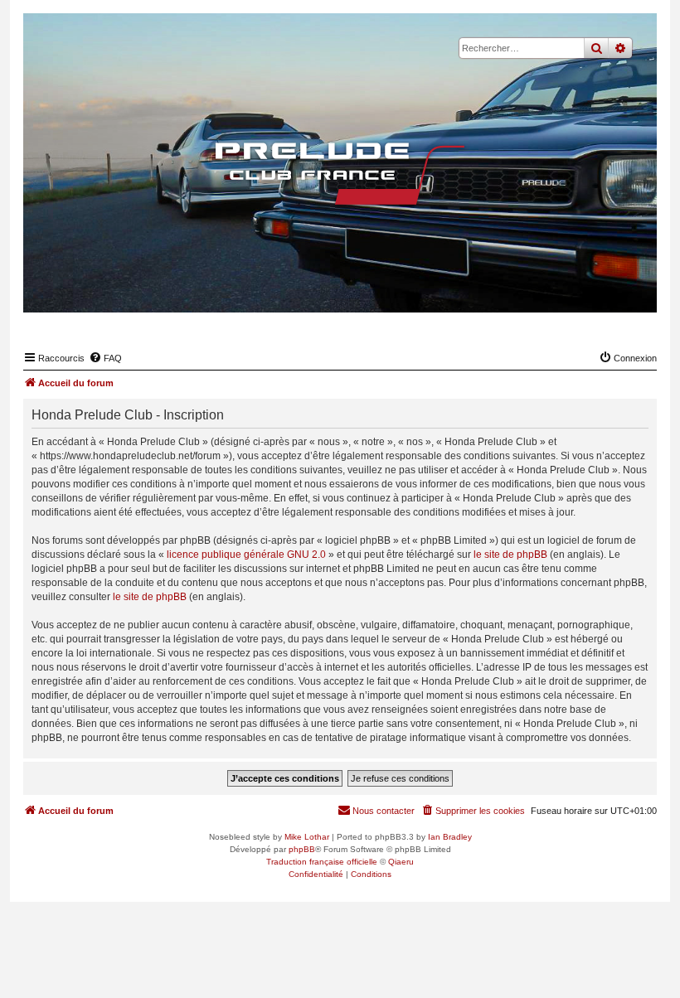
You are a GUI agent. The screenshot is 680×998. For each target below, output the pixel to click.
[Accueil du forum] (340, 173)
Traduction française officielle (321, 861)
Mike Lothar (306, 836)
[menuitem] (105, 358)
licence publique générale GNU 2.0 (246, 554)
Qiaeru (401, 861)
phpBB (302, 849)
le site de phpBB (510, 554)
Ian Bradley (450, 836)
